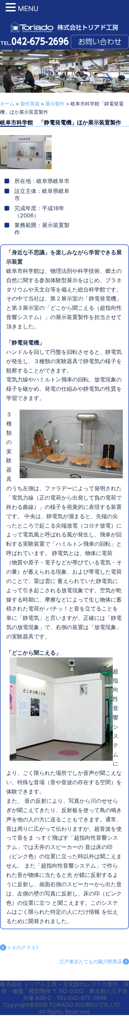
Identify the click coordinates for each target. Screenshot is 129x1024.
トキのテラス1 (22, 947)
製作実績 (30, 103)
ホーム (7, 103)
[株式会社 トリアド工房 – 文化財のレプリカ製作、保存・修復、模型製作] (64, 26)
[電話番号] (34, 40)
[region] (64, 80)
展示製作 (55, 103)
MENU (28, 8)
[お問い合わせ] (100, 40)
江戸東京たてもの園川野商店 (91, 961)
